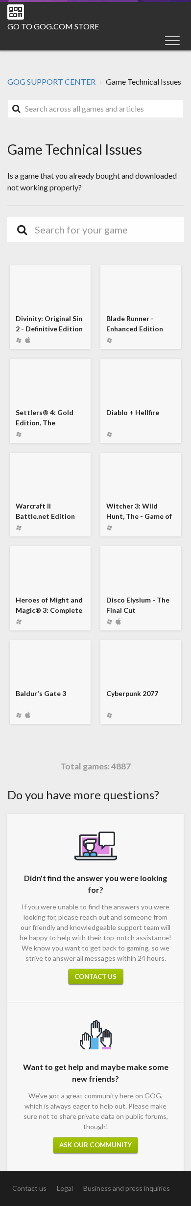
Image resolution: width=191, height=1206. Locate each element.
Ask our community (95, 1145)
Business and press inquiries (126, 1188)
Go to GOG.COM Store (53, 26)
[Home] (15, 12)
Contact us (95, 976)
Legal (65, 1188)
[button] (172, 40)
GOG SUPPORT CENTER (51, 81)
